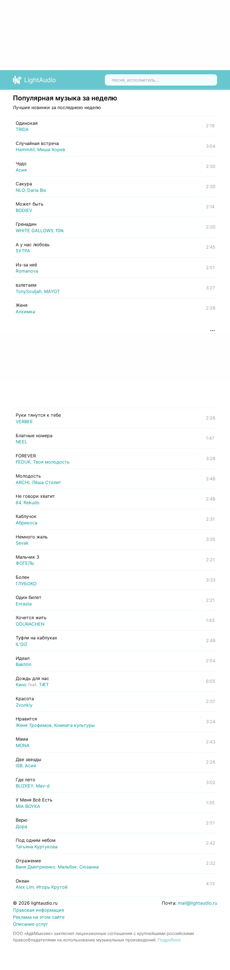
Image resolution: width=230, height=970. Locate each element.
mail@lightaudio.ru (197, 903)
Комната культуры (74, 725)
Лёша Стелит (46, 482)
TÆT (44, 684)
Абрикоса (26, 523)
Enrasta (24, 604)
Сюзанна (89, 867)
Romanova (27, 271)
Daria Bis (36, 190)
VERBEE (24, 421)
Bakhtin (23, 664)
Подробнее (169, 940)
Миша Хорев (51, 149)
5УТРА (23, 251)
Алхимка (25, 311)
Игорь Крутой (52, 887)
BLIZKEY (24, 786)
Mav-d (43, 786)
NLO (20, 190)
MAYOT (52, 291)
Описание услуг (30, 924)
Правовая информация (38, 910)
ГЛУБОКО (26, 583)
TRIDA (22, 129)
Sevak (22, 543)
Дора (21, 826)
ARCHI (22, 482)
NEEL (21, 441)
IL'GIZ (21, 644)
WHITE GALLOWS (34, 230)
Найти (208, 80)
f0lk (60, 230)
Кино (21, 684)
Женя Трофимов (34, 725)
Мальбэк (67, 867)
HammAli (25, 149)
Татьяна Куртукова (37, 846)
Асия (21, 170)
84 (18, 502)
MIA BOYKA (28, 806)
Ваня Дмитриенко (35, 867)
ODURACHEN (30, 624)
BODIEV (24, 210)
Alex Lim (25, 887)
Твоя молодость (51, 462)
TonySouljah (29, 291)
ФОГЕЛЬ (25, 563)
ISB (19, 765)
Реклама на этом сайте (39, 917)
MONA (22, 745)
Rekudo (32, 502)
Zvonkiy (24, 705)
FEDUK (23, 462)
